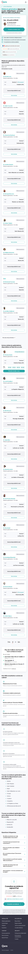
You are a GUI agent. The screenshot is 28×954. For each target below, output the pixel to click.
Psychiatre (4, 927)
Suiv (19, 642)
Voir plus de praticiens (8, 337)
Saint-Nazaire (10, 783)
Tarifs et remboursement (20, 925)
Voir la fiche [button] (14, 95)
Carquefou (10, 801)
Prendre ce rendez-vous (14, 29)
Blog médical (17, 921)
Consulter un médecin (13, 904)
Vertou (8, 796)
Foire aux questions (6, 933)
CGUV (11, 950)
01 (12, 642)
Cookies (16, 939)
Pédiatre (3, 925)
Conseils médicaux (19, 927)
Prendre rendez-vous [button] (14, 371)
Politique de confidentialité (20, 933)
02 (15, 642)
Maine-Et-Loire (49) (12, 819)
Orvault (9, 793)
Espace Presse (5, 937)
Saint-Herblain (10, 786)
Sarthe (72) (9, 824)
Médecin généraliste (6, 921)
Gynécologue (5, 923)
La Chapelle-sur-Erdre (12, 803)
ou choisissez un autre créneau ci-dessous (14, 32)
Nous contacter (5, 935)
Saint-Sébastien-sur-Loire (13, 791)
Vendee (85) (10, 827)
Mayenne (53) (10, 822)
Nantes (9, 781)
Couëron (9, 798)
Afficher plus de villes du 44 (14, 806)
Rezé (8, 788)
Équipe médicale (18, 923)
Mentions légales (5, 950)
